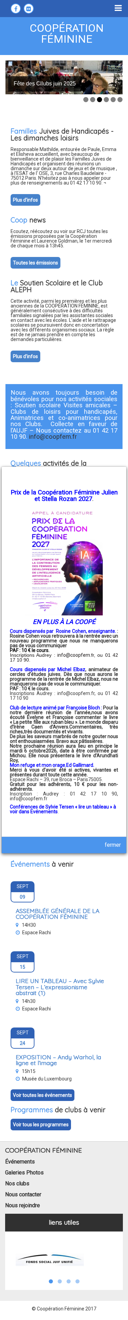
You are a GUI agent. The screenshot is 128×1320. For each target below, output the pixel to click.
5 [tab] (113, 99)
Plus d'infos (25, 200)
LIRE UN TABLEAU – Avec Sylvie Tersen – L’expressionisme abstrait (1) (60, 986)
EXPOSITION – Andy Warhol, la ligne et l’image (58, 1060)
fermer (113, 845)
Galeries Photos (24, 1172)
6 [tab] (120, 99)
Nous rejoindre (22, 1205)
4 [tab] (106, 99)
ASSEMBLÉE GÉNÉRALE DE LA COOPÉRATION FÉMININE (57, 914)
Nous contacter (23, 1194)
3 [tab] (99, 99)
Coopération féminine (67, 33)
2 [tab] (92, 99)
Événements (20, 1161)
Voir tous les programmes (41, 1124)
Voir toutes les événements (42, 1095)
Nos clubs (17, 1183)
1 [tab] (85, 99)
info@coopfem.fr (28, 798)
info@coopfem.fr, (77, 693)
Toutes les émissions (35, 263)
